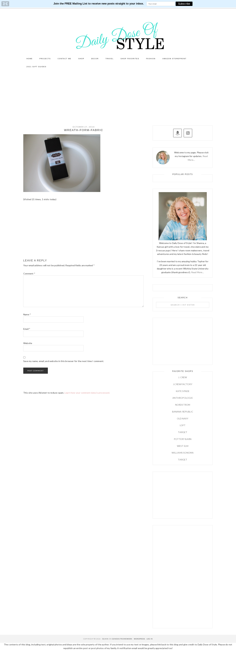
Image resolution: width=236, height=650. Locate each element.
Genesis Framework (122, 639)
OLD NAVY (182, 418)
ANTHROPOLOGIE (182, 397)
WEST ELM (182, 446)
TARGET (182, 432)
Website (27, 343)
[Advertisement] (118, 94)
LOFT (183, 425)
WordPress (139, 639)
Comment (29, 273)
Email (26, 328)
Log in (150, 639)
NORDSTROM (182, 404)
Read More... (197, 272)
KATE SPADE (183, 391)
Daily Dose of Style (118, 35)
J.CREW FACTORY (182, 384)
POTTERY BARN (182, 439)
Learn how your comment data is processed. (87, 392)
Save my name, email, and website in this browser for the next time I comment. (63, 361)
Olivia (105, 639)
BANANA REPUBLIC (182, 411)
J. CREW (182, 377)
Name (27, 314)
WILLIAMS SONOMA (183, 452)
